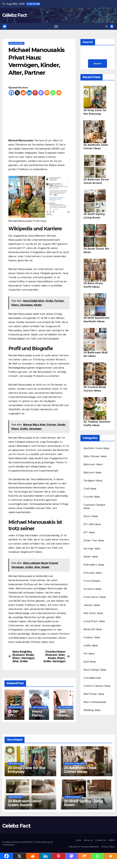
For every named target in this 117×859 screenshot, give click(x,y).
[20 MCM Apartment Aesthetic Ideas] (94, 304)
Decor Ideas (90, 516)
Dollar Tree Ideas (93, 540)
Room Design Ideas (94, 669)
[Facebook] (11, 92)
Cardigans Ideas (92, 480)
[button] (106, 26)
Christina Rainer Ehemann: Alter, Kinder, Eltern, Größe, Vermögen (54, 656)
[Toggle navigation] (56, 26)
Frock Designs (92, 580)
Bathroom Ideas (92, 464)
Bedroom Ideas (92, 472)
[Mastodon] (41, 92)
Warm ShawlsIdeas (94, 702)
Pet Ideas (88, 653)
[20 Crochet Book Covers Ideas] (94, 374)
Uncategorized (16, 43)
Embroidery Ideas (93, 564)
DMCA (112, 840)
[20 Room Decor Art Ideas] (94, 235)
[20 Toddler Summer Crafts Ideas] (94, 408)
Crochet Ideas (91, 496)
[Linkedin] (29, 92)
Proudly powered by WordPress (17, 842)
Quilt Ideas (89, 661)
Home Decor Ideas (94, 596)
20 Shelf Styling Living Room (83, 803)
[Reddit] (23, 92)
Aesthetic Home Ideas (96, 448)
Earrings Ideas (91, 548)
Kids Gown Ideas (93, 613)
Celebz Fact (14, 15)
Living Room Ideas (94, 621)
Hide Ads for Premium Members (84, 846)
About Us (88, 840)
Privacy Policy (108, 846)
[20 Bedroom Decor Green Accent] (94, 166)
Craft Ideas (89, 488)
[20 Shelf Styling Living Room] (94, 200)
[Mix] (47, 92)
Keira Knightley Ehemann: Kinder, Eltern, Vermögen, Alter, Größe (23, 656)
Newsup (46, 842)
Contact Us (100, 840)
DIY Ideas (89, 532)
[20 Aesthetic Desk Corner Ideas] (94, 131)
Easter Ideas (90, 556)
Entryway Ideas (92, 572)
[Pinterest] (35, 92)
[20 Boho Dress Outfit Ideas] (94, 270)
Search (88, 42)
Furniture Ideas (92, 588)
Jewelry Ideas (91, 605)
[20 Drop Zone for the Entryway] (94, 97)
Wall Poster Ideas (93, 693)
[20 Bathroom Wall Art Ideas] (94, 339)
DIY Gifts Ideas (92, 524)
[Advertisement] (39, 117)
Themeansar (8, 844)
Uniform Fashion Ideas (96, 685)
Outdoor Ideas (91, 637)
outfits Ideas (90, 645)
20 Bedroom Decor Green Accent (24, 803)
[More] (59, 92)
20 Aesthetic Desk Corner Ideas (80, 770)
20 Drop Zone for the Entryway (26, 770)
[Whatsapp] (53, 92)
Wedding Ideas (92, 710)
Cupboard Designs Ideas (94, 506)
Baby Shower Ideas (95, 456)
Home (78, 840)
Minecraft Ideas (92, 629)
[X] (17, 92)
